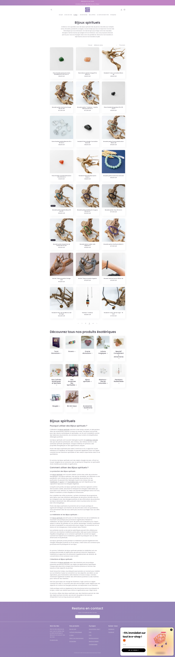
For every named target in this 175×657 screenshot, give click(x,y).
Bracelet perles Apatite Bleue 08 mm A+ (61, 210)
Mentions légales (94, 641)
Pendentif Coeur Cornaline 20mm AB (113, 73)
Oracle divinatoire (87, 352)
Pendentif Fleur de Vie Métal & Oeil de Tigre (61, 313)
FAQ (90, 632)
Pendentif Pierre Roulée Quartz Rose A (87, 176)
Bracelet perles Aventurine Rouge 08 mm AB (61, 108)
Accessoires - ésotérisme (87, 407)
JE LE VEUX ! (133, 650)
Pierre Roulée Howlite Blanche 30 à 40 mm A (61, 142)
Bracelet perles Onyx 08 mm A (113, 210)
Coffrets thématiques (75, 632)
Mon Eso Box (80, 652)
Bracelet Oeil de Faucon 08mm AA (113, 278)
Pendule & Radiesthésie (119, 380)
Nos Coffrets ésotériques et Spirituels (56, 381)
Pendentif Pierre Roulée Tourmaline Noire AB (87, 142)
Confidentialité (93, 644)
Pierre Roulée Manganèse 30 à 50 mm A (113, 108)
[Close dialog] (171, 630)
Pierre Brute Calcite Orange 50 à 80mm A (87, 73)
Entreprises (72, 641)
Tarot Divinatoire (55, 352)
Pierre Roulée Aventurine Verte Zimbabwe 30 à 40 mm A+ (61, 73)
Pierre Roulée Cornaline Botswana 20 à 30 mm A (61, 176)
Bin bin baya (72, 406)
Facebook (111, 632)
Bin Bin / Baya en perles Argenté (87, 278)
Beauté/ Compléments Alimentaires (119, 354)
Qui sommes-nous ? (94, 629)
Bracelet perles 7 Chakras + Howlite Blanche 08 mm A (87, 108)
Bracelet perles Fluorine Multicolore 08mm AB (113, 142)
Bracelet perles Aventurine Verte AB (113, 175)
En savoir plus (54, 640)
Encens (71, 351)
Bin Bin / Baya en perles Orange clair (61, 279)
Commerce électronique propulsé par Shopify (92, 652)
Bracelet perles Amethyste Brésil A (113, 244)
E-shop (71, 635)
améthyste (53, 482)
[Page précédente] (78, 323)
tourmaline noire (73, 482)
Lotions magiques (102, 352)
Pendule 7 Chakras (87, 312)
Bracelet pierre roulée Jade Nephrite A (87, 245)
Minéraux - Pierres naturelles (102, 381)
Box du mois (72, 629)
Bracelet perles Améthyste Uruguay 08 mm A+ (87, 210)
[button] (51, 9)
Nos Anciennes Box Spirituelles (71, 382)
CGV (90, 635)
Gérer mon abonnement (76, 638)
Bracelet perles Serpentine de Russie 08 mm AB (61, 245)
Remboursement (94, 638)
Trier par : (90, 45)
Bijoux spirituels (86, 380)
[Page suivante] (96, 323)
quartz (62, 482)
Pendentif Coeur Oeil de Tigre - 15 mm (113, 313)
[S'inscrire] (98, 616)
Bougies (55, 406)
